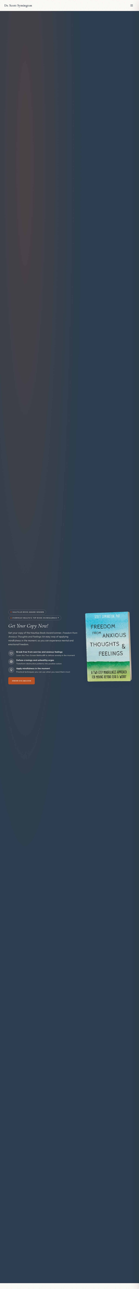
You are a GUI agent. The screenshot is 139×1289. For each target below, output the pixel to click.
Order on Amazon (21, 681)
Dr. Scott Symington (18, 5)
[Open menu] (132, 5)
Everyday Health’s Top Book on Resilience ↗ (36, 618)
